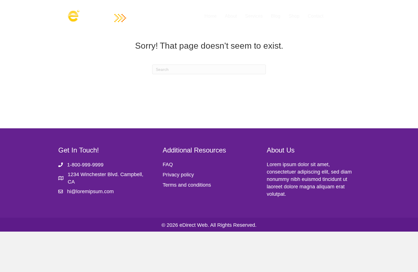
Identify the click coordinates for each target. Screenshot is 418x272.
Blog (275, 16)
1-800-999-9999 (85, 165)
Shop (294, 16)
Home (210, 16)
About (231, 16)
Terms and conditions (187, 185)
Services (254, 16)
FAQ (168, 164)
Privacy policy (178, 175)
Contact (315, 16)
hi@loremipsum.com (90, 191)
